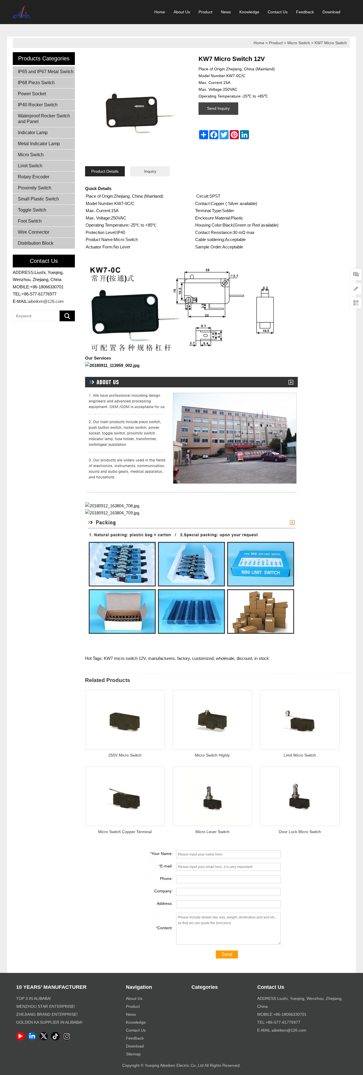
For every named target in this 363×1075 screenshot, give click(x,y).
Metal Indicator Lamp (39, 143)
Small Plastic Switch (38, 199)
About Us (182, 12)
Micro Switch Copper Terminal (125, 831)
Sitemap (133, 1054)
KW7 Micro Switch (331, 43)
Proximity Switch (34, 187)
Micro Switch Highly (212, 755)
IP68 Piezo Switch (36, 82)
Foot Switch (30, 221)
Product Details (105, 171)
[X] (44, 1039)
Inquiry (150, 171)
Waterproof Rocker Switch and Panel (44, 118)
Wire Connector (33, 232)
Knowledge (249, 12)
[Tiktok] (56, 1039)
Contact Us (278, 12)
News (226, 12)
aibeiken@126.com (46, 301)
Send (226, 954)
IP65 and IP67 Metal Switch (45, 71)
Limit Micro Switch (300, 755)
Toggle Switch (32, 210)
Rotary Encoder (33, 176)
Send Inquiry (218, 108)
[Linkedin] (33, 1039)
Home (159, 12)
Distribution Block (35, 243)
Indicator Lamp (33, 132)
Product (205, 12)
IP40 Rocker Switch (38, 104)
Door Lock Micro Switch (300, 831)
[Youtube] (21, 1039)
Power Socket (32, 93)
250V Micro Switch (125, 755)
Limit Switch (30, 165)
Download (331, 12)
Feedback (305, 12)
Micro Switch (298, 43)
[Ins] (68, 1039)
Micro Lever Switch (212, 831)
